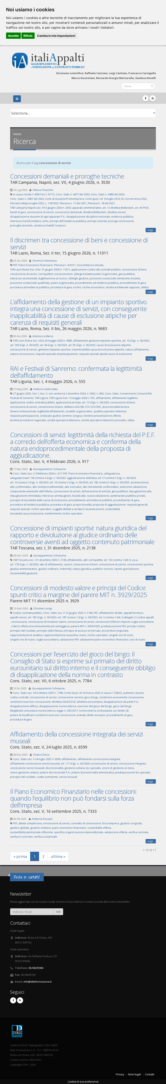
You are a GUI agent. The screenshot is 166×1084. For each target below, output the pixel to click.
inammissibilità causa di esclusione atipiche (98, 349)
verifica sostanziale (45, 836)
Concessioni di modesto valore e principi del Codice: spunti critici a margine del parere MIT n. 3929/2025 (78, 591)
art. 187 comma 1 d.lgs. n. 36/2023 (78, 617)
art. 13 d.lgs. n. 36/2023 (95, 402)
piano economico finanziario (69, 828)
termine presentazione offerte (102, 415)
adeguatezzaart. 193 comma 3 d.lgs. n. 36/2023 (38, 478)
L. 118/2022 (52, 203)
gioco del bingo (122, 706)
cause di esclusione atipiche (114, 345)
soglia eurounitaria (47, 639)
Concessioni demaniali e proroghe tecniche (67, 176)
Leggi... (151, 230)
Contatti (149, 1074)
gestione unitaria (74, 768)
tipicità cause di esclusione (116, 354)
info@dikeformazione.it (37, 981)
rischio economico (93, 287)
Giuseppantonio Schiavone (49, 469)
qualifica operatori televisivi (110, 411)
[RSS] (153, 98)
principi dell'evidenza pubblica (68, 221)
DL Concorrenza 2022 (134, 199)
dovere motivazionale (23, 411)
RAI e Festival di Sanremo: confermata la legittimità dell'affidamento (76, 372)
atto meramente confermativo (101, 487)
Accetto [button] (13, 35)
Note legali (134, 1074)
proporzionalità (82, 504)
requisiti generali (137, 504)
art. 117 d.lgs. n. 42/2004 (75, 763)
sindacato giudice (50, 415)
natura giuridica (82, 569)
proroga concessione (121, 221)
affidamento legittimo (125, 398)
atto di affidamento (51, 564)
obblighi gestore (78, 278)
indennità (65, 569)
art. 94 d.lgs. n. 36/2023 (53, 345)
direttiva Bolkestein (94, 212)
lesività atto (79, 495)
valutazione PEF (69, 639)
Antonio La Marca (42, 336)
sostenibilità (112, 509)
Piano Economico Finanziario (35, 265)
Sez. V (43, 393)
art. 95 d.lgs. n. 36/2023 (81, 345)
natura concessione (22, 354)
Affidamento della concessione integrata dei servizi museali (76, 737)
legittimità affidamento (50, 411)
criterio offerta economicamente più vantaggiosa (40, 626)
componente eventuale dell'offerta (31, 491)
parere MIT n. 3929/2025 (85, 626)
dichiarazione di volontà (96, 491)
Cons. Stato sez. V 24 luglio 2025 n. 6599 (37, 759)
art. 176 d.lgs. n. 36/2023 (24, 564)
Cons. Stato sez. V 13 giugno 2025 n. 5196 (68, 613)
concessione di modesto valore (47, 621)
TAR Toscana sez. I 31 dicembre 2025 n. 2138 (39, 560)
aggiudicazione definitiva (82, 478)
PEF (15, 265)
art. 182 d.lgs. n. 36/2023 (42, 617)
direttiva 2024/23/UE (64, 701)
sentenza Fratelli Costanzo (50, 225)
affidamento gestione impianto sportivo (97, 340)
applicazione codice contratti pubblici (32, 402)
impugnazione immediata (25, 495)
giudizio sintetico (40, 828)
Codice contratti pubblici (27, 613)
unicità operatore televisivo (63, 420)
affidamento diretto (111, 613)
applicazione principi (68, 402)
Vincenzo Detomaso (44, 260)
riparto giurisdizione (126, 569)
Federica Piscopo (42, 819)
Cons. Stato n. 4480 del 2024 (107, 194)
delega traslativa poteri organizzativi (95, 274)
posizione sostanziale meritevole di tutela (114, 278)
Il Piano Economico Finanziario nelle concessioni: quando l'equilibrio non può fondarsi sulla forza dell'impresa (73, 798)
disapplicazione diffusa (24, 706)
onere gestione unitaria (24, 772)
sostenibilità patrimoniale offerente (31, 832)
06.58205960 (36, 968)
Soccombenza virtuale (90, 265)
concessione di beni (134, 269)
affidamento (103, 398)
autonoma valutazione (133, 487)
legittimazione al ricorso (52, 278)
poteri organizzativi (62, 283)
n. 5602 (91, 393)
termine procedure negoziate (28, 420)
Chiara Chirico (41, 754)
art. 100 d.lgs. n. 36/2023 (24, 345)
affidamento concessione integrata (99, 759)
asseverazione (140, 482)
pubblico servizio (103, 569)
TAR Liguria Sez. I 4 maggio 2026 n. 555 (72, 398)
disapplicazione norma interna (57, 706)
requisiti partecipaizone (24, 415)
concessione (19, 621)
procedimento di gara (133, 283)
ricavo (82, 635)
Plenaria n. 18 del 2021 (101, 203)
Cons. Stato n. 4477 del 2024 (72, 194)
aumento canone (133, 693)
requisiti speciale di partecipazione (56, 354)
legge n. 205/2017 (67, 710)
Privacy (120, 1074)
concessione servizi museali (27, 768)
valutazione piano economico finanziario (104, 639)
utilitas (145, 287)
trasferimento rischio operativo (63, 513)
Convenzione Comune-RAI (136, 393)
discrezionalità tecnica (115, 407)
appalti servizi (18, 617)
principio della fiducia (49, 630)
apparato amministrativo (86, 207)
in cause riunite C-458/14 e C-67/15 (34, 194)
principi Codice (136, 626)
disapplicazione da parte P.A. (121, 701)
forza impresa (110, 823)
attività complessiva (30, 823)
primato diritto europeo (91, 715)
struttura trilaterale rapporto (123, 287)
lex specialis (93, 768)
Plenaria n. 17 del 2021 (73, 203)
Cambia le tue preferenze (83, 1081)
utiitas (131, 420)
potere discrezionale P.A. (55, 772)
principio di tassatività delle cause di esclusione (38, 500)
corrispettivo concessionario (55, 274)
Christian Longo (42, 608)
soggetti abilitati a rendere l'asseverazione (78, 509)
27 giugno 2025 (22, 393)
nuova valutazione (98, 495)
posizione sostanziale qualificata (30, 283)
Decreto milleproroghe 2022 (27, 203)
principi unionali (97, 221)
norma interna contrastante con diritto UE (104, 710)
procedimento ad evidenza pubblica (97, 283)
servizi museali (68, 777)
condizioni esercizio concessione (30, 701)
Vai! (58, 912)
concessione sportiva (140, 564)
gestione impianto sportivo (54, 349)
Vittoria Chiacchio (43, 190)
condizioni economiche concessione (121, 697)
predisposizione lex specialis (132, 772)
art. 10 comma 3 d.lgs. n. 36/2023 (69, 482)
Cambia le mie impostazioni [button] (56, 35)
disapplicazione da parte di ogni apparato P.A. (37, 216)
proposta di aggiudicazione (109, 504)
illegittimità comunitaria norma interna (32, 710)
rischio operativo (41, 509)
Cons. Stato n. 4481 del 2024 (27, 199)
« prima (20, 856)
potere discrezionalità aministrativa (92, 772)
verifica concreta (138, 832)
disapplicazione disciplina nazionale (88, 216)
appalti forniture (133, 613)
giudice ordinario (48, 569)
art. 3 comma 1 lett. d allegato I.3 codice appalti (126, 617)
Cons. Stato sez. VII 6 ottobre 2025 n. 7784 (38, 693)
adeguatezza (112, 473)
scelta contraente (47, 777)
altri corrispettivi (93, 560)
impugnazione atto (140, 491)
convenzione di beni (50, 407)
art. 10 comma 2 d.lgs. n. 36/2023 (29, 482)
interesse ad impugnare (56, 495)
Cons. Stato (112, 393)
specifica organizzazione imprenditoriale (78, 832)
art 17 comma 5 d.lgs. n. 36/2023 (117, 478)
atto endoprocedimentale (47, 487)
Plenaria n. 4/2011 (65, 265)
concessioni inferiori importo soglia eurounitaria (125, 621)
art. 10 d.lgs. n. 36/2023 (135, 340)
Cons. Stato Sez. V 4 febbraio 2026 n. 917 (37, 473)
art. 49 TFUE (142, 207)
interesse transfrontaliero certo (29, 221)
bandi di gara (18, 212)
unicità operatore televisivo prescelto (103, 420)
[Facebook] (146, 98)
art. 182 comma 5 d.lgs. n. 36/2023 (109, 482)
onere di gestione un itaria (118, 768)
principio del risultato (23, 630)
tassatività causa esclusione (27, 513)
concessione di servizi (40, 212)
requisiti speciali (89, 354)
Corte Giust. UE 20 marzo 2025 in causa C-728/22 (93, 693)
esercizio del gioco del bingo (94, 706)
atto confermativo (20, 487)
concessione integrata (132, 763)
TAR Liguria (41, 398)
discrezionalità (54, 768)
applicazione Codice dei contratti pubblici (96, 269)
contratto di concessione (86, 823)
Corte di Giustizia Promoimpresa (64, 199)
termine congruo (72, 415)
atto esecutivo (73, 487)
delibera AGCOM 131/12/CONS (82, 407)
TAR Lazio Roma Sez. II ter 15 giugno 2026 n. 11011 (40, 269)
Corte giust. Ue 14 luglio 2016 (102, 199)
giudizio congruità (131, 823)
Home (17, 134)
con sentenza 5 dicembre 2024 (67, 393)
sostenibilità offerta (99, 828)
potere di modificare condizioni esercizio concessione (43, 715)
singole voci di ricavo (22, 639)
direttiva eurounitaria (89, 701)
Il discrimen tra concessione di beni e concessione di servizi (79, 243)
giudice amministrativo (23, 569)
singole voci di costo (121, 635)
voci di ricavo (137, 639)
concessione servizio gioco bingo (78, 697)
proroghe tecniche (21, 225)
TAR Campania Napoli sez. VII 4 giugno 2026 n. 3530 (40, 207)
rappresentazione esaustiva (61, 635)
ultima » (58, 856)
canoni (68, 564)
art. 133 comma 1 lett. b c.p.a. (121, 560)
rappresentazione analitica (26, 635)
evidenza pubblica (122, 216)
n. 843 (100, 393)
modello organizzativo (79, 411)
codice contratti (19, 697)
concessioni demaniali (68, 212)
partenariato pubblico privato (127, 495)
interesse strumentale (23, 278)
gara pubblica (126, 274)
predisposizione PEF (113, 626)
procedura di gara (61, 287)
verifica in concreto (21, 836)
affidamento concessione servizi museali (35, 763)
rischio (77, 287)
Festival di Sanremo (22, 398)
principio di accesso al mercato (82, 630)
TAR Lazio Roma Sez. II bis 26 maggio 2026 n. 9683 (42, 340)
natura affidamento (137, 349)
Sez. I (35, 393)
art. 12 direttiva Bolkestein (118, 207)
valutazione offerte (115, 832)
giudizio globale (19, 828)
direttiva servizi (116, 212)
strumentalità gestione (23, 573)
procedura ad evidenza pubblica (29, 287)
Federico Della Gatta (45, 389)
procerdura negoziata (115, 630)
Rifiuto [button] (28, 35)
